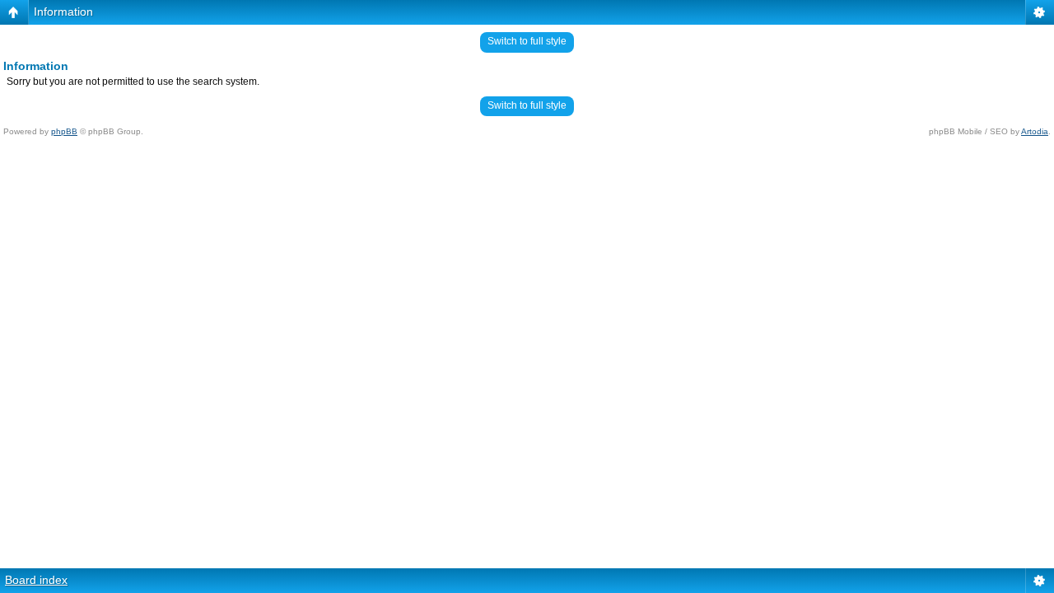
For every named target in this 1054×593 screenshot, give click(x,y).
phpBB (64, 131)
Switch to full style (527, 41)
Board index (36, 579)
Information (63, 11)
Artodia (1034, 131)
